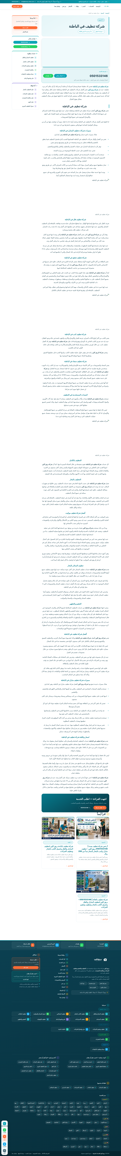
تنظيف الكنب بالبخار (28, 61)
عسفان (86, 1106)
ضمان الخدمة (28, 1153)
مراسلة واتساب (24, 46)
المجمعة (64, 1103)
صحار (92, 1146)
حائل (72, 1114)
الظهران (38, 1106)
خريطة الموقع (21, 1153)
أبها (81, 1110)
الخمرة (71, 1106)
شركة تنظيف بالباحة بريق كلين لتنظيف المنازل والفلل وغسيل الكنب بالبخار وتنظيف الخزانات (58, 848)
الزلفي (71, 1103)
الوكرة (91, 1130)
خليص (93, 1106)
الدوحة (105, 1130)
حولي (95, 1122)
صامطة (32, 1110)
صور (79, 1146)
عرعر (66, 1114)
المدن (83, 6)
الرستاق (65, 1146)
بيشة (51, 1110)
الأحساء (16, 1106)
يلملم (59, 1106)
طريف (38, 1114)
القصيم (91, 1103)
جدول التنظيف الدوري (28, 106)
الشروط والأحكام (45, 1153)
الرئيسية (98, 6)
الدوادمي (56, 1103)
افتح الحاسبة (26, 979)
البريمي (72, 1146)
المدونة (102, 13)
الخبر (45, 1106)
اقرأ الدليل (105, 866)
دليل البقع (31, 102)
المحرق (98, 1138)
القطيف (24, 1106)
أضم (65, 1106)
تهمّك (77, 6)
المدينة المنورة (31, 1103)
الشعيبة (79, 1106)
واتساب (47, 76)
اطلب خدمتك (16, 6)
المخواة (17, 1110)
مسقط (105, 1146)
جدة (49, 1103)
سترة (66, 1138)
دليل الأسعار (25, 32)
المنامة (105, 1138)
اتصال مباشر (59, 76)
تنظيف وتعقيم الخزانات (28, 66)
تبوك (78, 1114)
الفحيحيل (48, 1122)
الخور (77, 1130)
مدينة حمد (73, 1138)
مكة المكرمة (41, 1103)
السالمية (56, 1122)
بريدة (84, 1103)
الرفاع (90, 1138)
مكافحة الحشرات (29, 70)
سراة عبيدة (86, 1114)
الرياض (105, 1103)
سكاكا (59, 1114)
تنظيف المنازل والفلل (28, 57)
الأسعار (70, 6)
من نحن (64, 6)
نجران (57, 1110)
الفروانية (88, 1122)
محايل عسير (95, 1114)
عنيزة (78, 1103)
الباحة (45, 1110)
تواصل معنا (57, 6)
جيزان (64, 1110)
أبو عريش (104, 1114)
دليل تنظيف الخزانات (28, 94)
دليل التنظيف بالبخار (28, 89)
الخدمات (91, 6)
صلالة (98, 1146)
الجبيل (31, 1106)
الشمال (70, 1130)
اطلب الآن (26, 967)
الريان (98, 1130)
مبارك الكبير (65, 1122)
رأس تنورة (88, 1110)
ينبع (15, 1103)
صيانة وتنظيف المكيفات (27, 74)
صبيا (39, 1110)
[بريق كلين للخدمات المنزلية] (106, 6)
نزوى (85, 1146)
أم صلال (84, 1130)
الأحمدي (73, 1122)
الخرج (98, 1103)
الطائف (22, 1103)
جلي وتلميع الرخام (29, 78)
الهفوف (105, 1110)
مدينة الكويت (104, 1122)
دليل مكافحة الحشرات (28, 98)
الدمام (52, 1106)
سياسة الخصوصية (37, 1153)
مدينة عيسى (82, 1138)
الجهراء (80, 1122)
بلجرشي (24, 1110)
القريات (52, 1114)
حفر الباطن (96, 1110)
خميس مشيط (73, 1110)
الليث (100, 1106)
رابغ (106, 1106)
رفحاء (45, 1114)
